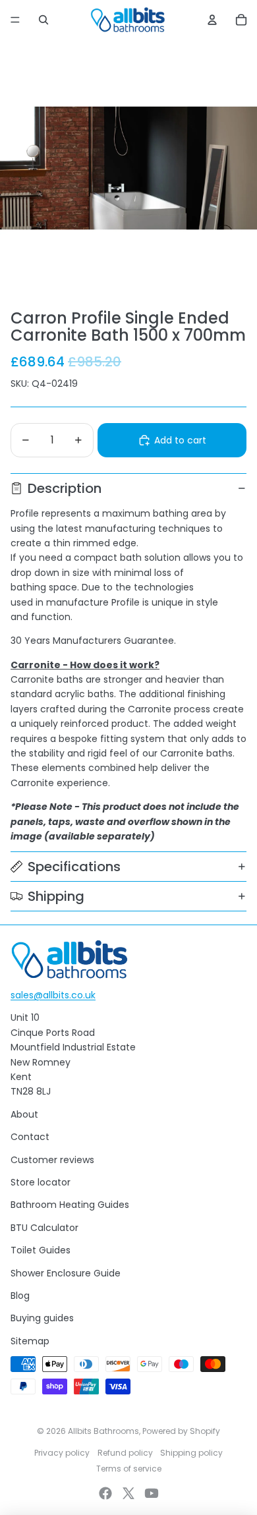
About (24, 1114)
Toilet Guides (41, 1250)
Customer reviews (52, 1159)
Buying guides (42, 1318)
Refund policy (125, 1452)
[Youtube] (151, 1493)
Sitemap (30, 1341)
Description (64, 488)
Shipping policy (191, 1452)
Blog (20, 1295)
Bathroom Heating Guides (70, 1204)
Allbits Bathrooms (103, 1431)
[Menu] (15, 20)
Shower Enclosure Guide (66, 1273)
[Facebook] (105, 1493)
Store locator (41, 1182)
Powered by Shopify (181, 1431)
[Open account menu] (212, 19)
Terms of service (128, 1468)
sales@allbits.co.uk (53, 995)
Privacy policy (62, 1452)
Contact (30, 1136)
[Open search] (43, 19)
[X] (128, 1493)
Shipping (56, 896)
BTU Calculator (44, 1227)
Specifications (74, 866)
